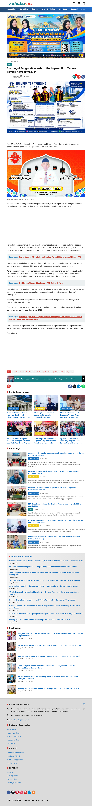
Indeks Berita (12, 763)
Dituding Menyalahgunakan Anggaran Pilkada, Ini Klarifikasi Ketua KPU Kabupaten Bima (45, 415)
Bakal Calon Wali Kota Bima (24, 372)
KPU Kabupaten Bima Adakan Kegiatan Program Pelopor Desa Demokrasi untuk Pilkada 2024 (46, 441)
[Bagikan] (83, 77)
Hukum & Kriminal (14, 736)
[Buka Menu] (78, 3)
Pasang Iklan (12, 779)
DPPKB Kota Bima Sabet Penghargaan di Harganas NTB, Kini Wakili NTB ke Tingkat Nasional (46, 614)
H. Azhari (49, 372)
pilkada (70, 372)
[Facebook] (70, 386)
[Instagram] (21, 792)
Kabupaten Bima (40, 408)
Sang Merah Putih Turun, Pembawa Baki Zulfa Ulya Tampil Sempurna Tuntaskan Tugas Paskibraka (50, 634)
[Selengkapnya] (84, 704)
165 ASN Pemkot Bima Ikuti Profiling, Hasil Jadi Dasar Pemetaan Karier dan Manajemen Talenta (44, 593)
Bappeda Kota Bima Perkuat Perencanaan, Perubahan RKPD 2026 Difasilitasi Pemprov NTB (46, 561)
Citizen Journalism (14, 783)
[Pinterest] (17, 792)
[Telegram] (79, 386)
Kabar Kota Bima (13, 408)
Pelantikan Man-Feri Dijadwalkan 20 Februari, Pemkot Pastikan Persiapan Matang (54, 537)
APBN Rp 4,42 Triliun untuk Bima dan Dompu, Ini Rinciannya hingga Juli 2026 (39, 620)
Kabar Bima (11, 729)
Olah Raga (11, 743)
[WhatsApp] (83, 386)
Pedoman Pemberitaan (15, 752)
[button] (73, 3)
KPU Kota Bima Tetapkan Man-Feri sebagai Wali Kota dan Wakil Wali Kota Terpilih (18, 441)
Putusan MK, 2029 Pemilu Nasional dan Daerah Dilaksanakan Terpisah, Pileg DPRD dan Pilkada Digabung (19, 415)
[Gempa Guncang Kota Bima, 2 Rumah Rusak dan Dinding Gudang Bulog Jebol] (11, 646)
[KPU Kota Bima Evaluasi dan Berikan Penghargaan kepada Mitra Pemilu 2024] (16, 509)
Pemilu (10, 64)
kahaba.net (15, 76)
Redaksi (10, 772)
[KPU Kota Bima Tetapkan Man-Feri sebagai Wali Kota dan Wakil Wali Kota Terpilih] (19, 428)
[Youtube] (25, 792)
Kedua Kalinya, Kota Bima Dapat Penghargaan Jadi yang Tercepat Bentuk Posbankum (44, 580)
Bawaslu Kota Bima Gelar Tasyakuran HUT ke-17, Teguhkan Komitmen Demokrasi (52, 488)
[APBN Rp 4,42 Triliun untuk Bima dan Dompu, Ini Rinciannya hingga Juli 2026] (11, 689)
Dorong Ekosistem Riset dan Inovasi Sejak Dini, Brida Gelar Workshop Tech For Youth (43, 586)
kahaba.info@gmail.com (20, 720)
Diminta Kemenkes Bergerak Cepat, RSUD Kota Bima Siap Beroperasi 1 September (42, 600)
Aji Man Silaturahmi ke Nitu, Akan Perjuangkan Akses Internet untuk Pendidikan (71, 441)
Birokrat (39, 372)
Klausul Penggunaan (15, 759)
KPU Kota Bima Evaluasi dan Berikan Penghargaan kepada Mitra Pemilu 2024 (54, 505)
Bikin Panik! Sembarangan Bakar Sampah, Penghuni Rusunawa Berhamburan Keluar (43, 567)
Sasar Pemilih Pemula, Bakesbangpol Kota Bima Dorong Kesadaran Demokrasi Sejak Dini (56, 454)
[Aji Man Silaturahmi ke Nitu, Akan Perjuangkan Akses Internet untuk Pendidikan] (72, 428)
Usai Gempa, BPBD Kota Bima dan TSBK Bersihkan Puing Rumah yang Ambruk (49, 656)
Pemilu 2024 (60, 372)
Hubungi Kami (12, 776)
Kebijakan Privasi (13, 756)
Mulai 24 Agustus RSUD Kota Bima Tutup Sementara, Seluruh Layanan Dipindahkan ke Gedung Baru (44, 573)
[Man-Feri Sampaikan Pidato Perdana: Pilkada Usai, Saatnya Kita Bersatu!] (72, 403)
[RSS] (33, 792)
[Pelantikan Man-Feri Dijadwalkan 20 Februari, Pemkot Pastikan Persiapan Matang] (16, 542)
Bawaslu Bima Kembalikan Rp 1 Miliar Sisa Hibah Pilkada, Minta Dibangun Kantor (53, 472)
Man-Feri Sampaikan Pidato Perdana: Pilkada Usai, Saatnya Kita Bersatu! (71, 415)
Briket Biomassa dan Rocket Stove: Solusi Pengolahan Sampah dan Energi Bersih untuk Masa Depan (44, 607)
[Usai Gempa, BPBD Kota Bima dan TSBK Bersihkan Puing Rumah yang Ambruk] (11, 657)
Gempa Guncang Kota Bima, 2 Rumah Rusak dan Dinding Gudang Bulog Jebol (49, 645)
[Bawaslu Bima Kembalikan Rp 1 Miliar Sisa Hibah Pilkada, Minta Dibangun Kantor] (16, 477)
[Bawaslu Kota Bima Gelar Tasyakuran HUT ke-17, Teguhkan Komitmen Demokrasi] (16, 493)
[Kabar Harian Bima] (21, 3)
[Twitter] (74, 386)
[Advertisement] (33, 136)
